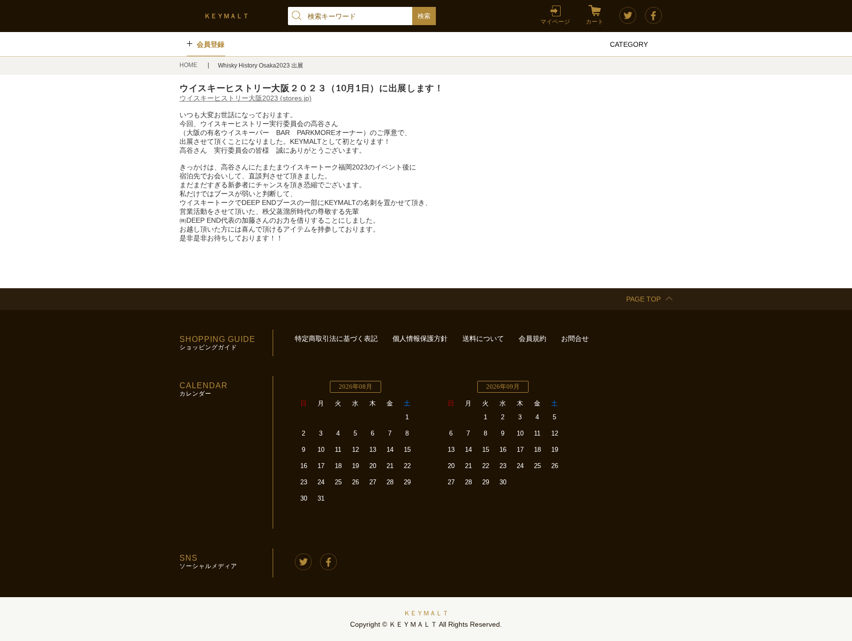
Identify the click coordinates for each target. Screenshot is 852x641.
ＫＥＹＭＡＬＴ (426, 613)
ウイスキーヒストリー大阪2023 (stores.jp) (245, 98)
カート (595, 21)
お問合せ (575, 338)
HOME (189, 65)
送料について (483, 338)
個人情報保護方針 (420, 338)
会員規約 (532, 338)
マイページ (555, 21)
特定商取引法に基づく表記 (336, 338)
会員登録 (210, 44)
